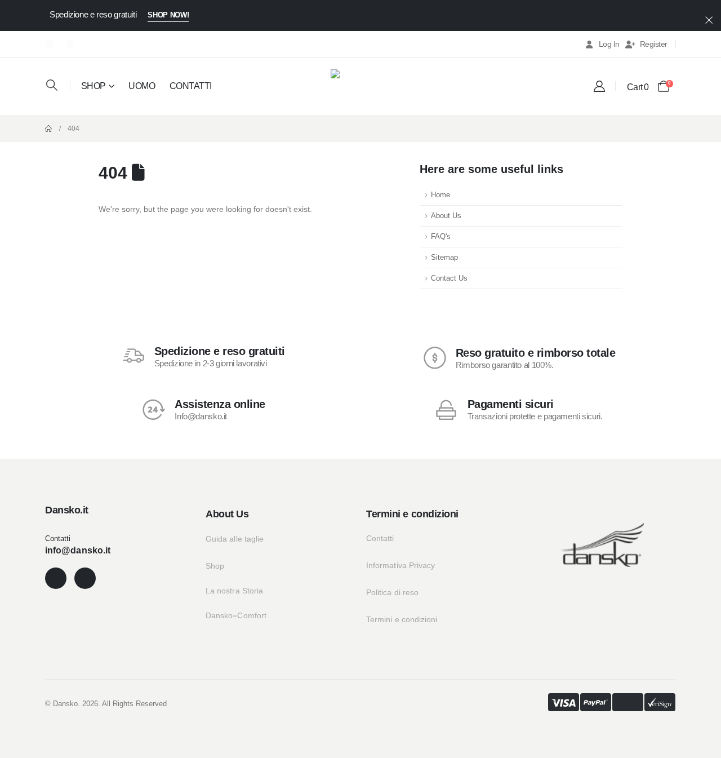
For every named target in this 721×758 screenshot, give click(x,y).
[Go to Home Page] (48, 128)
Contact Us (449, 278)
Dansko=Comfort (236, 615)
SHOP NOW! (168, 15)
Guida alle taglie (235, 538)
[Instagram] (69, 43)
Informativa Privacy (400, 565)
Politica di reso (392, 592)
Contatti (380, 538)
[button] (52, 85)
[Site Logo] (360, 85)
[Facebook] (49, 43)
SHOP (93, 86)
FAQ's (441, 237)
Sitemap (444, 257)
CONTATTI (191, 86)
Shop (215, 565)
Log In (609, 43)
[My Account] (599, 86)
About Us (446, 216)
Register (653, 43)
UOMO (141, 86)
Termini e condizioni (401, 619)
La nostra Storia (234, 590)
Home (440, 195)
